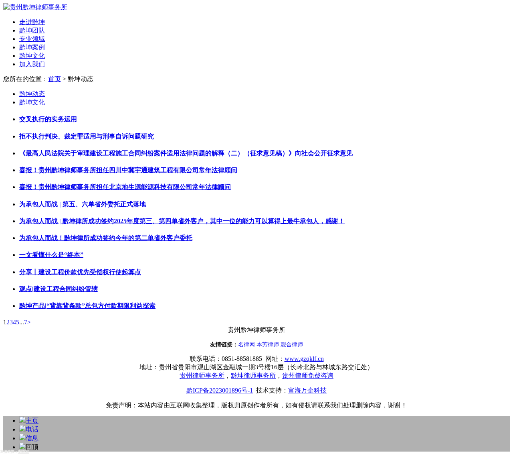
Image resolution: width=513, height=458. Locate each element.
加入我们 (32, 64)
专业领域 (32, 38)
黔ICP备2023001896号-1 (219, 390)
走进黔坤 (32, 21)
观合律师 (292, 345)
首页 (54, 78)
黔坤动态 (32, 93)
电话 (32, 429)
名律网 (246, 345)
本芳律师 (267, 345)
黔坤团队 (32, 30)
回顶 (32, 447)
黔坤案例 (32, 47)
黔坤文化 (32, 55)
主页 (32, 420)
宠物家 (23, 452)
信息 (32, 438)
